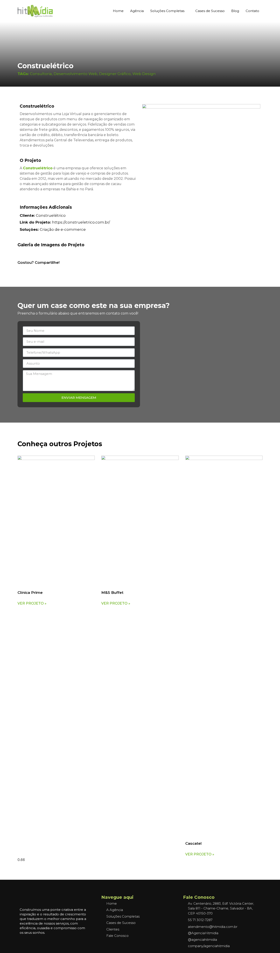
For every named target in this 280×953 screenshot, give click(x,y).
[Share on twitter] (42, 268)
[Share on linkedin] (36, 268)
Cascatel (193, 843)
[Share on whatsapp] (24, 268)
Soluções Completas (167, 11)
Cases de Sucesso (210, 11)
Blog (235, 11)
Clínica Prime (30, 592)
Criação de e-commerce (63, 229)
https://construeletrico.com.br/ (65, 222)
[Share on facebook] (19, 268)
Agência (137, 11)
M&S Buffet (112, 592)
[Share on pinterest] (30, 268)
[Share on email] (48, 268)
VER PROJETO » (32, 603)
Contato (252, 11)
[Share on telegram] (54, 268)
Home (118, 11)
